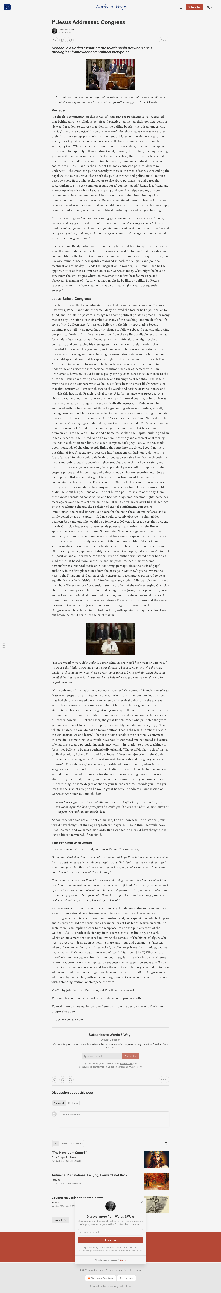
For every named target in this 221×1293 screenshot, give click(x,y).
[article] (110, 1159)
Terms (118, 1269)
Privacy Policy (134, 1250)
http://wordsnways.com (67, 1019)
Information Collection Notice (109, 1250)
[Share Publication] (181, 7)
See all (58, 1220)
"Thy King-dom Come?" (69, 1152)
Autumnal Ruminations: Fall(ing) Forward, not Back (89, 1175)
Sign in (211, 7)
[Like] (55, 40)
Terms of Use (126, 1247)
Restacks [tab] (73, 1103)
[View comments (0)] (62, 40)
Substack (94, 1286)
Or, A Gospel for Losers (64, 1157)
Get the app (126, 1278)
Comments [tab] (59, 1103)
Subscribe (194, 7)
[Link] (47, 50)
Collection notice (133, 1269)
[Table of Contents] (3, 646)
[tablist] (66, 1103)
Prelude (56, 1179)
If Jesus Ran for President (122, 116)
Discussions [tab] (76, 1143)
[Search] (174, 7)
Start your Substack (102, 1278)
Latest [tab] (64, 1143)
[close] (141, 1202)
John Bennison (66, 29)
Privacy (109, 1269)
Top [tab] (55, 1143)
